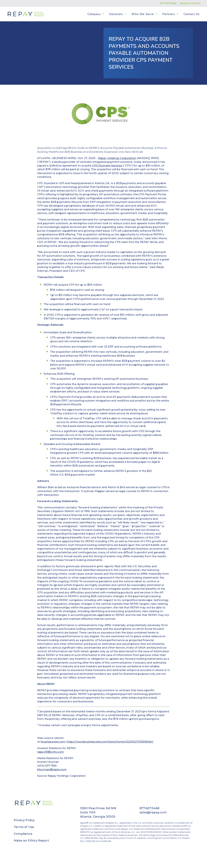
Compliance (23, 834)
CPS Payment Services (107, 165)
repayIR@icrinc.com (50, 751)
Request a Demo (190, 3)
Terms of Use (24, 827)
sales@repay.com (153, 812)
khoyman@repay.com (52, 769)
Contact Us (192, 14)
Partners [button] (168, 14)
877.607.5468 (168, 3)
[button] (103, 14)
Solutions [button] (116, 14)
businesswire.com (53, 741)
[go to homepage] (25, 14)
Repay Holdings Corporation (117, 158)
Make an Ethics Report (31, 840)
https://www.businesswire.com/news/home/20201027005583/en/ (109, 741)
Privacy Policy (24, 820)
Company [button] (94, 14)
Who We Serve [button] (142, 14)
